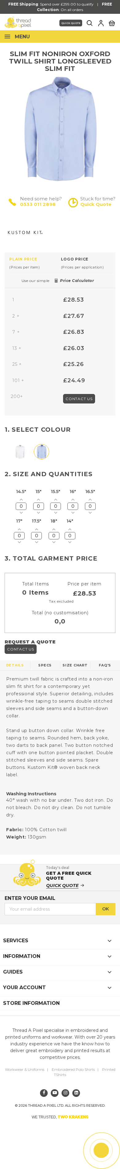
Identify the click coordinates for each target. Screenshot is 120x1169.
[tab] (35, 263)
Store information (31, 1003)
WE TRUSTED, (60, 1116)
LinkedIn (76, 1093)
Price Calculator (77, 280)
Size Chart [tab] (75, 665)
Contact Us (79, 398)
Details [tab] (15, 665)
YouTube (54, 1093)
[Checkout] (111, 22)
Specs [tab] (45, 665)
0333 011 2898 (38, 204)
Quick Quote (70, 23)
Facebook (44, 1093)
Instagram (65, 1093)
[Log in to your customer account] (101, 23)
